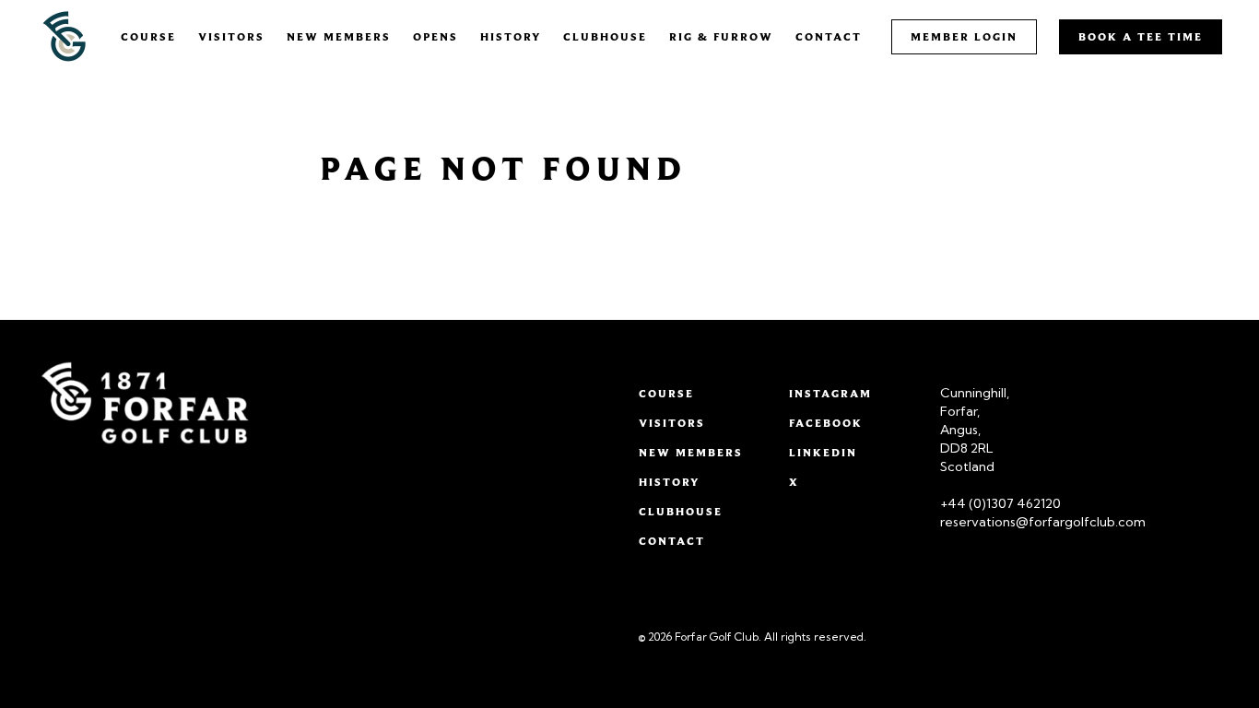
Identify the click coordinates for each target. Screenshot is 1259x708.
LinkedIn (823, 452)
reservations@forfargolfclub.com (1043, 521)
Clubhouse (605, 36)
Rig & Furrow (721, 36)
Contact (828, 36)
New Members (339, 36)
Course (148, 36)
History (510, 36)
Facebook (826, 423)
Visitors (231, 36)
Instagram (830, 393)
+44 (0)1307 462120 (1000, 503)
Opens (435, 36)
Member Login (964, 36)
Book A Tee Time (1140, 36)
